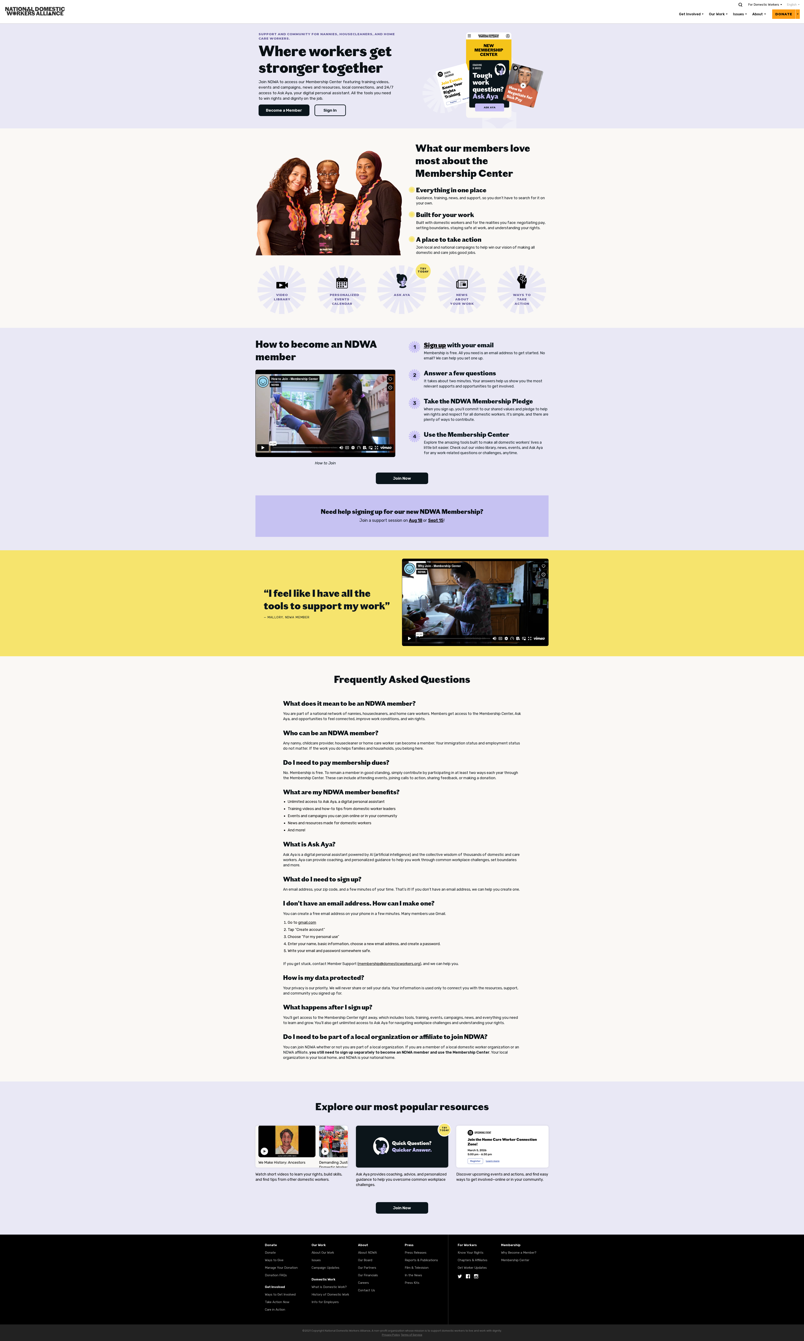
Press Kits (412, 1283)
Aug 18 (415, 520)
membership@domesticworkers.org (389, 963)
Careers (363, 1283)
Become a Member (284, 110)
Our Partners (367, 1268)
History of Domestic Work (330, 1294)
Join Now (402, 478)
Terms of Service (411, 1334)
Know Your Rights (470, 1252)
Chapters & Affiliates (472, 1260)
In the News (413, 1275)
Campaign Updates (325, 1268)
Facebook (468, 1276)
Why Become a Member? (518, 1252)
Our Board (365, 1260)
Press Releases (415, 1252)
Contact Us (366, 1290)
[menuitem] (791, 4)
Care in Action (275, 1309)
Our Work (717, 14)
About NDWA (367, 1252)
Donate (783, 14)
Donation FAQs (276, 1275)
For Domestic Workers (763, 4)
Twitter (460, 1276)
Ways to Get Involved (280, 1294)
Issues (738, 14)
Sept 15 (435, 520)
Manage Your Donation (281, 1268)
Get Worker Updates (472, 1268)
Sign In (330, 110)
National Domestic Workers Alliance (30, 3)
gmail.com (307, 922)
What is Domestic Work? (329, 1287)
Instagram (476, 1276)
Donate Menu (797, 14)
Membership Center (515, 1260)
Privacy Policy (391, 1334)
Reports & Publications (421, 1260)
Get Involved (690, 14)
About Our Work (323, 1252)
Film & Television (417, 1268)
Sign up (435, 345)
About (757, 14)
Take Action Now (277, 1302)
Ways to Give (274, 1260)
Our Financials (368, 1275)
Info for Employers (325, 1302)
